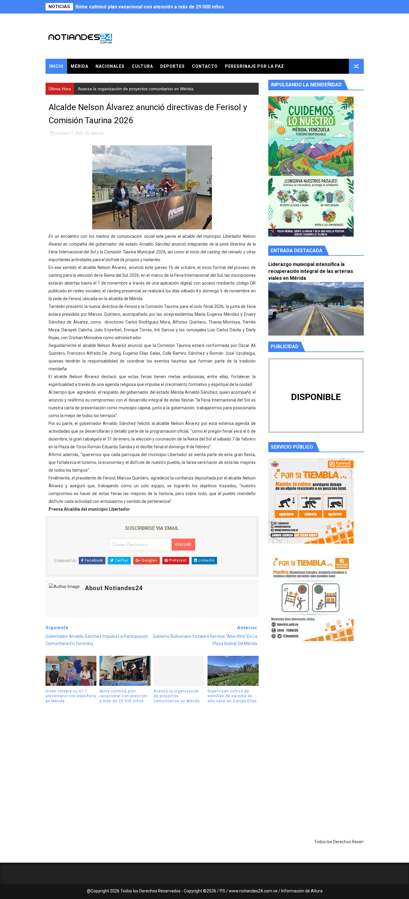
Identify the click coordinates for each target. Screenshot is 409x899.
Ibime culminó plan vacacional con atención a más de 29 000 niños (123, 696)
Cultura (142, 66)
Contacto (205, 66)
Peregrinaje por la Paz (254, 66)
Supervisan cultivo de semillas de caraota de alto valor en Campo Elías (232, 696)
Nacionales (110, 66)
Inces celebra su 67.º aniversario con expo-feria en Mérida (71, 696)
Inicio (56, 66)
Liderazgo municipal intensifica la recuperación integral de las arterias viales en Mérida (310, 271)
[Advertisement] (316, 702)
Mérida (79, 66)
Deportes (172, 66)
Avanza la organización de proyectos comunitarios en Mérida (145, 7)
